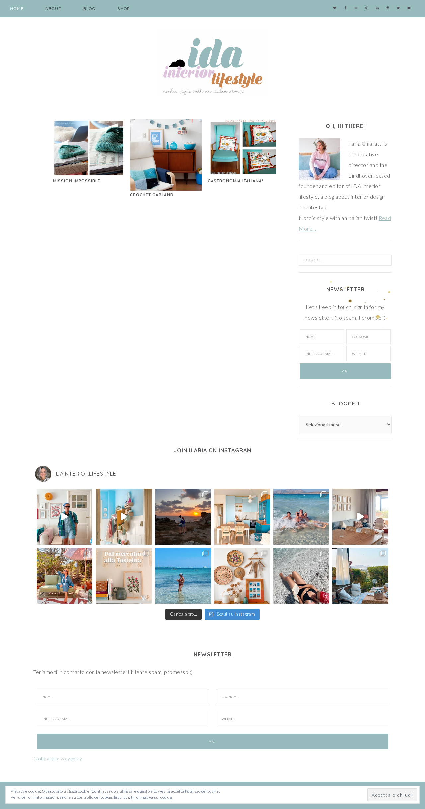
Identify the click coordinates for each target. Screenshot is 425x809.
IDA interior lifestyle (212, 63)
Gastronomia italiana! (235, 180)
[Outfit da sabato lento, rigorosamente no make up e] (64, 517)
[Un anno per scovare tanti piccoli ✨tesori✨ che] (123, 576)
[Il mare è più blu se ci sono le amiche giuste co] (301, 576)
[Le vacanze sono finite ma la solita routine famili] (123, 517)
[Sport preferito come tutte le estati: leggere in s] (183, 576)
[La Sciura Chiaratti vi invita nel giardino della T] (64, 576)
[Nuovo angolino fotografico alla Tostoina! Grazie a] (242, 576)
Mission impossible (76, 180)
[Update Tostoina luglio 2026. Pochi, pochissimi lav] (242, 517)
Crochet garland (152, 194)
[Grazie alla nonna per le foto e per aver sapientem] (301, 517)
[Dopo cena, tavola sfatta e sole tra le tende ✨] (360, 576)
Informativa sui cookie (151, 797)
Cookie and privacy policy (57, 758)
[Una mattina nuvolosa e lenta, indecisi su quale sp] (360, 517)
